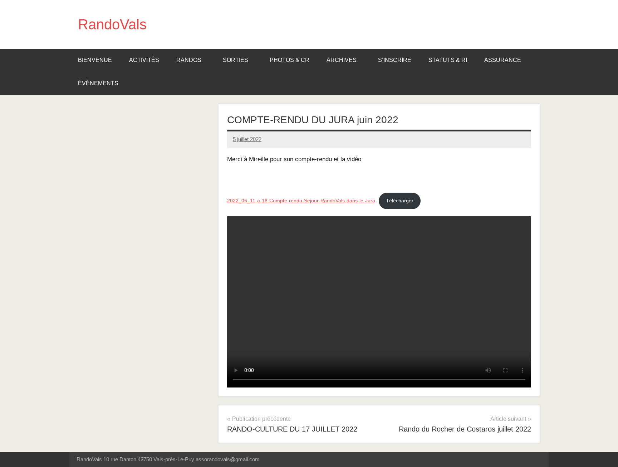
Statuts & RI (447, 60)
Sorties (235, 60)
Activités (144, 60)
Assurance (502, 60)
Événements (98, 83)
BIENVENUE (95, 60)
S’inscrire (394, 60)
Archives (342, 60)
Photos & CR (289, 60)
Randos (188, 60)
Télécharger (399, 200)
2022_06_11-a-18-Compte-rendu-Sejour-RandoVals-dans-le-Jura (301, 200)
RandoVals (112, 24)
